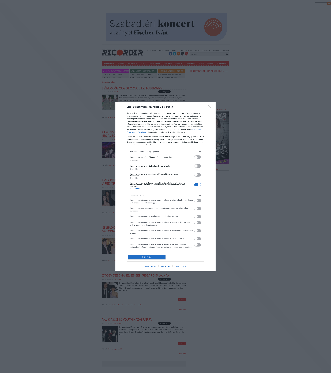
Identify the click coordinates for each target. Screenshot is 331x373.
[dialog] (165, 186)
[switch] (197, 157)
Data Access (165, 266)
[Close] (210, 107)
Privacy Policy (180, 266)
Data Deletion (150, 266)
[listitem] (165, 151)
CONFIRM (147, 257)
